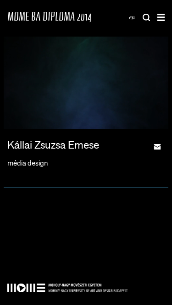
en (132, 16)
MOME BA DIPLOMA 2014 (49, 16)
